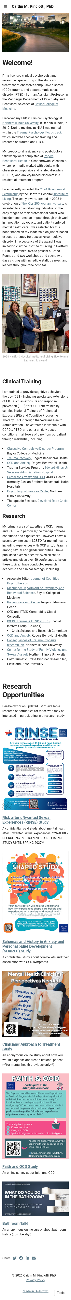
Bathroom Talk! (15, 1223)
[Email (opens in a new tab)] (34, 1258)
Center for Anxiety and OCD (26, 477)
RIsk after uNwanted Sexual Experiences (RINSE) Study (26, 820)
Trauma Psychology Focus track (39, 132)
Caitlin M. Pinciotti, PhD (33, 6)
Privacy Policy (35, 1280)
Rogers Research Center (23, 602)
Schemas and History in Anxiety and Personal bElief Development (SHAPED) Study (33, 946)
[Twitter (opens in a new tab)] (15, 1258)
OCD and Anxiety (18, 463)
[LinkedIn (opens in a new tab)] (27, 1258)
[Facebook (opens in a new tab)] (21, 1258)
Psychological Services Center (28, 491)
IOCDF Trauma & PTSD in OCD (28, 621)
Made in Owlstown (36, 1291)
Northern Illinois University (20, 123)
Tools (60, 1293)
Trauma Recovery (19, 458)
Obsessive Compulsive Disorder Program (35, 449)
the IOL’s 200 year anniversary (42, 203)
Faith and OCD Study (20, 1166)
